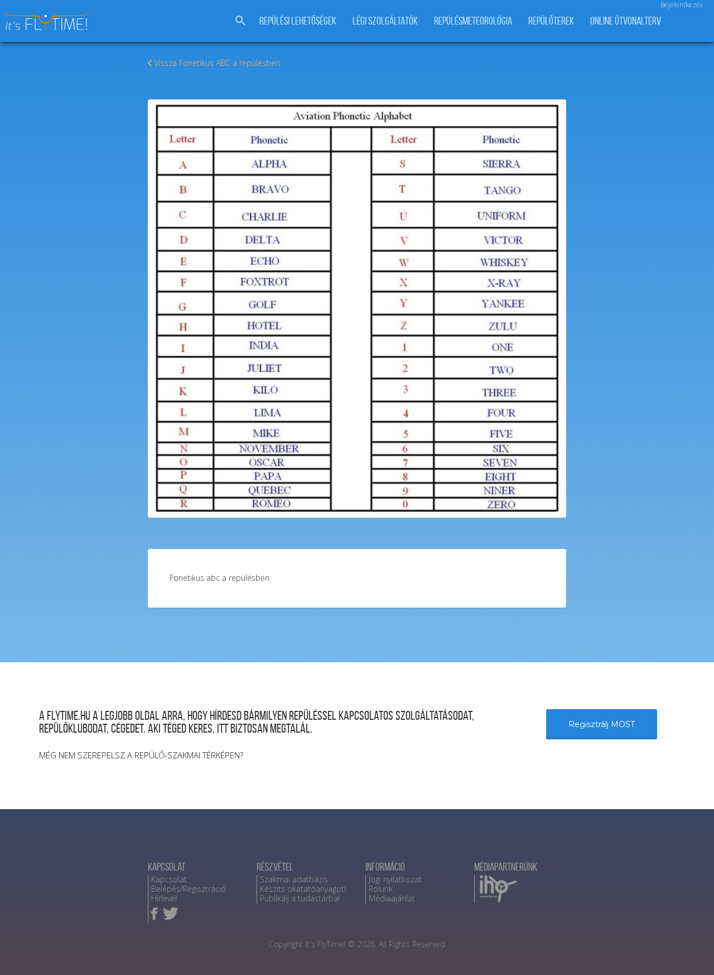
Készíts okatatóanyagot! (303, 888)
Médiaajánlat (392, 898)
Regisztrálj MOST (601, 724)
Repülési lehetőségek (297, 21)
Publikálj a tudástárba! (300, 898)
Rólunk (381, 888)
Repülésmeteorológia (473, 21)
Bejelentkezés (681, 4)
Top (687, 948)
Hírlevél (164, 898)
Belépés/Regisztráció (188, 888)
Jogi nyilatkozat (395, 879)
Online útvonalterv (625, 21)
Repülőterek (551, 21)
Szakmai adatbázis (294, 879)
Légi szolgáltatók (385, 21)
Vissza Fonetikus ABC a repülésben (217, 63)
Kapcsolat (169, 879)
